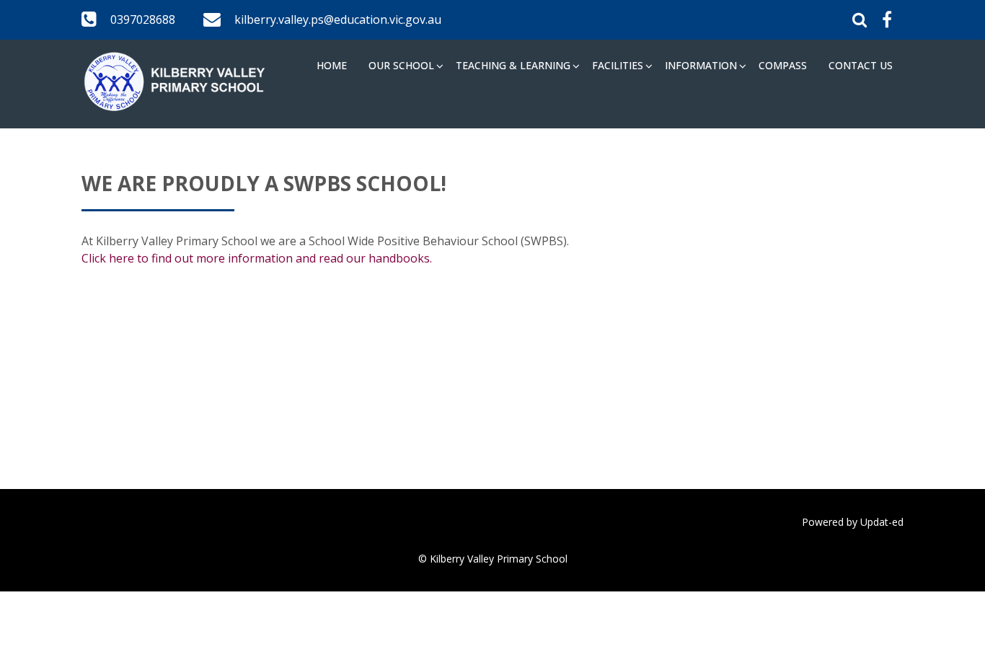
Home (332, 65)
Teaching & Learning (513, 65)
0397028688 (142, 19)
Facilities (617, 65)
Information (701, 65)
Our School (401, 65)
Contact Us (861, 65)
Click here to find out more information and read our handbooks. (256, 258)
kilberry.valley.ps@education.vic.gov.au (337, 19)
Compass (783, 65)
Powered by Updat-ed (853, 522)
